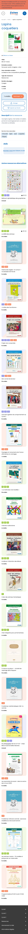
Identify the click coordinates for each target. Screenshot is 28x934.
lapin (10, 134)
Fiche (9, 19)
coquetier (21, 134)
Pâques (4, 136)
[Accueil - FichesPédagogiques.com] (14, 13)
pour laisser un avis (14, 151)
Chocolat (5, 134)
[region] (14, 41)
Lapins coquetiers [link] (17, 19)
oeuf (15, 134)
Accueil (4, 19)
